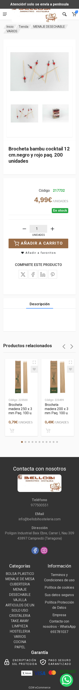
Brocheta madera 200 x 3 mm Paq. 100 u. (56, 409)
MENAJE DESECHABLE (49, 26)
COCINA (20, 642)
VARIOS (12, 31)
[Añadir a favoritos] (34, 369)
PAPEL (19, 647)
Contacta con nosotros (56, 624)
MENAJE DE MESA (19, 579)
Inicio (10, 26)
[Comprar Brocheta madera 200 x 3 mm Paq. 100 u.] (48, 431)
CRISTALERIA (19, 616)
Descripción (40, 304)
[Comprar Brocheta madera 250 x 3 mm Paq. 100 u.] (12, 431)
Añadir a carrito (42, 243)
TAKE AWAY (20, 621)
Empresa (59, 615)
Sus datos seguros (59, 595)
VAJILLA (20, 600)
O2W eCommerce (39, 687)
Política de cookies (59, 587)
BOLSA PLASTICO (20, 574)
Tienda (23, 26)
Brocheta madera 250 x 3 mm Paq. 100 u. (20, 409)
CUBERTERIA (20, 584)
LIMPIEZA (20, 626)
